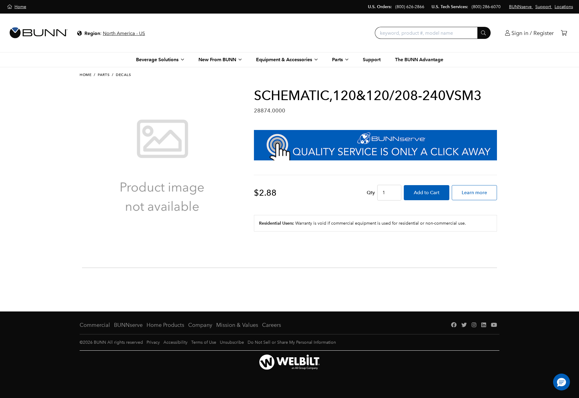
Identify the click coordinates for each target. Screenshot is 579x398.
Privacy (153, 342)
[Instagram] (474, 325)
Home (85, 75)
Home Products (165, 325)
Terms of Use (203, 342)
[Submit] (484, 33)
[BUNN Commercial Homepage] (39, 33)
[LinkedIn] (483, 325)
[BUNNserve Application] (375, 145)
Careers (271, 325)
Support (372, 59)
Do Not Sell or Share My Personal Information (292, 342)
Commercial (95, 325)
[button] (561, 382)
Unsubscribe (232, 342)
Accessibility (175, 342)
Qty (371, 192)
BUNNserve (128, 325)
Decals (123, 75)
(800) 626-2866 (409, 6)
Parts (103, 75)
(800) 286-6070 (486, 6)
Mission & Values (237, 325)
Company (200, 325)
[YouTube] (494, 325)
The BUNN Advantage (419, 59)
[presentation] (83, 243)
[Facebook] (454, 325)
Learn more (474, 192)
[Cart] (563, 33)
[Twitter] (464, 325)
